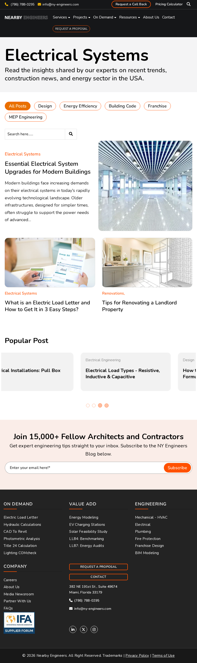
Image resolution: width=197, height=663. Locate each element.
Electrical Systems (23, 154)
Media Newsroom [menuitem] (19, 594)
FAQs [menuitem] (8, 608)
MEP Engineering (26, 117)
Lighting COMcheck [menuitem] (20, 553)
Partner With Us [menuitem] (17, 601)
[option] (49, 372)
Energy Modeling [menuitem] (83, 517)
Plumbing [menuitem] (143, 531)
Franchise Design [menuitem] (149, 545)
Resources (128, 17)
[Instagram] (94, 629)
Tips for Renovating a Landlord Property (139, 306)
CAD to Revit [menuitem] (15, 531)
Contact (168, 17)
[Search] (71, 134)
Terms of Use (163, 655)
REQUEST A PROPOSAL (71, 29)
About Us (151, 17)
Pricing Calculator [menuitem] (169, 4)
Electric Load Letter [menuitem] (21, 517)
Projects (80, 17)
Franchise (157, 106)
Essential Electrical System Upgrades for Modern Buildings (48, 168)
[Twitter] (83, 629)
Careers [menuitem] (10, 580)
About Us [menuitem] (11, 587)
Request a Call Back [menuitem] (131, 4)
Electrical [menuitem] (143, 524)
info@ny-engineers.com (61, 4)
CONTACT (98, 577)
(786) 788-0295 (22, 4)
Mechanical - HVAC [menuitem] (151, 517)
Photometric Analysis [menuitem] (22, 538)
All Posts (17, 106)
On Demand (103, 17)
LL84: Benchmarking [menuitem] (86, 538)
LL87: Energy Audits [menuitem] (86, 545)
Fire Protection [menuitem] (148, 538)
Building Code (122, 106)
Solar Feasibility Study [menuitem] (88, 531)
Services (60, 17)
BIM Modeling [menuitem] (147, 553)
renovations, (113, 293)
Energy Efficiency (80, 106)
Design (45, 106)
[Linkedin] (72, 629)
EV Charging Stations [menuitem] (87, 524)
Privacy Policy (137, 655)
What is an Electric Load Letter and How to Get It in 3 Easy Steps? (47, 306)
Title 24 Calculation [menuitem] (20, 545)
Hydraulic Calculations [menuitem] (22, 524)
